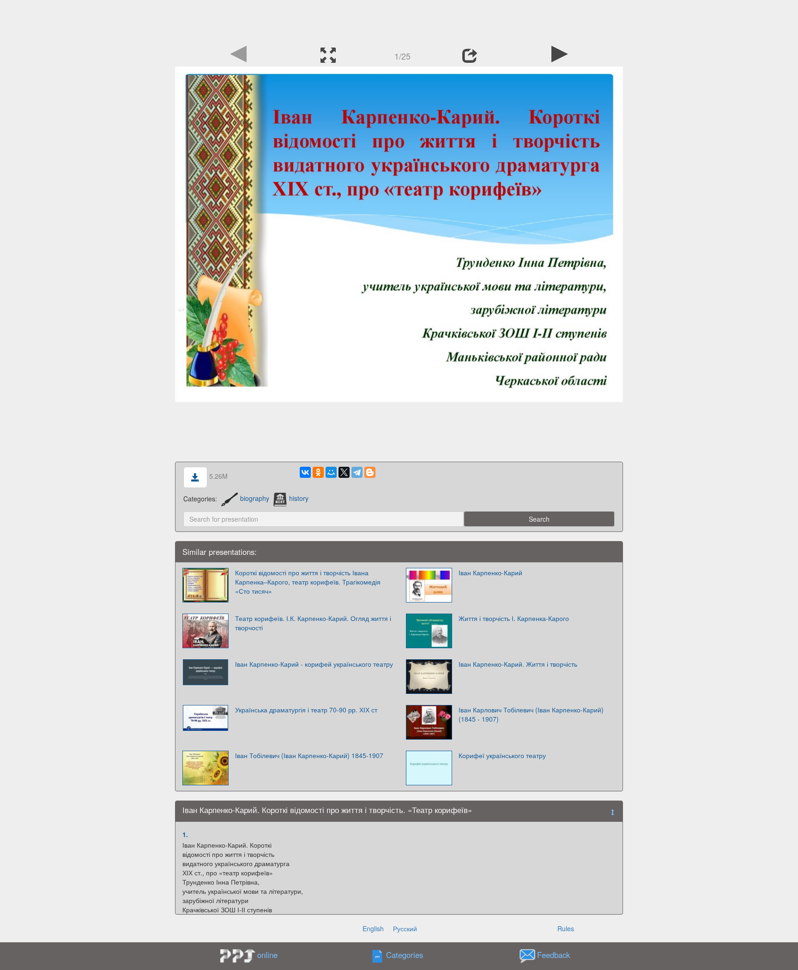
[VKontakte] (305, 472)
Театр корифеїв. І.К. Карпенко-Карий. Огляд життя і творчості (313, 623)
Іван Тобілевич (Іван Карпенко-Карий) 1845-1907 (309, 755)
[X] (344, 472)
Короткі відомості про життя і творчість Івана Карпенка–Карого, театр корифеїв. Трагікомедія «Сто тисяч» (308, 582)
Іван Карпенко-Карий (490, 572)
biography (254, 498)
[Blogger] (369, 472)
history (298, 498)
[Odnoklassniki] (318, 472)
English (373, 928)
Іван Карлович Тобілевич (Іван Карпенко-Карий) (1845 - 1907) (531, 714)
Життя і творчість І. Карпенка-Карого (514, 618)
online (267, 954)
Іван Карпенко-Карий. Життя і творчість (518, 664)
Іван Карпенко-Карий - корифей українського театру (314, 664)
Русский (405, 928)
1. (185, 834)
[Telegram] (357, 472)
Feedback (553, 954)
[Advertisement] (399, 21)
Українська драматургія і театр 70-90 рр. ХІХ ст (306, 709)
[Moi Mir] (331, 472)
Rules (565, 928)
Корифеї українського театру (502, 755)
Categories (404, 954)
